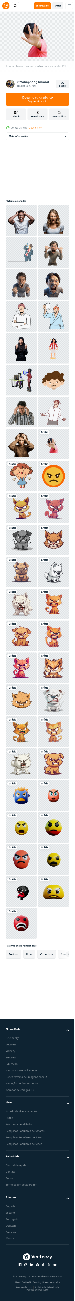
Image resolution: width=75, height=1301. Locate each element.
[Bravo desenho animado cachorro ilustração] (21, 953)
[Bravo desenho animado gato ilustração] (21, 1145)
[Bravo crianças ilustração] (21, 570)
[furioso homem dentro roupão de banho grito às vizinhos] (21, 442)
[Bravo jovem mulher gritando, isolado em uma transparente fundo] (21, 250)
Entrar (57, 5)
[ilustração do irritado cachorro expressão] (21, 1209)
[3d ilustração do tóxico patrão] (21, 538)
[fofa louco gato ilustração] (21, 1273)
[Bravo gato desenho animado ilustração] (21, 1081)
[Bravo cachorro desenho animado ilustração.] (21, 985)
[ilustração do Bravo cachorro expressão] (21, 1177)
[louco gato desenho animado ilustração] (21, 793)
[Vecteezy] (5, 5)
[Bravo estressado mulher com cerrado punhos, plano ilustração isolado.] (21, 506)
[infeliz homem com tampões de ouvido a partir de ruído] (21, 410)
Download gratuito (37, 99)
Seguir (62, 85)
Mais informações (18, 134)
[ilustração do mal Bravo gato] (21, 825)
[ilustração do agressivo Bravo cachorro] (21, 857)
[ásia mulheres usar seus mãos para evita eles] (21, 698)
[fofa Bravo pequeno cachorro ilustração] (21, 1049)
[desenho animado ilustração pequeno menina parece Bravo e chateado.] (21, 730)
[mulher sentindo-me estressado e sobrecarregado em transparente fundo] (21, 666)
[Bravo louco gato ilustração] (21, 1113)
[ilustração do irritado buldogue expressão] (21, 921)
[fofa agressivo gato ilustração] (21, 1017)
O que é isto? (35, 127)
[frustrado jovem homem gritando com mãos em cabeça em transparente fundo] (21, 218)
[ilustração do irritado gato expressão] (21, 1241)
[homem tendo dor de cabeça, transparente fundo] (21, 602)
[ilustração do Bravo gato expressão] (21, 889)
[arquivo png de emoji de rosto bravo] (21, 762)
